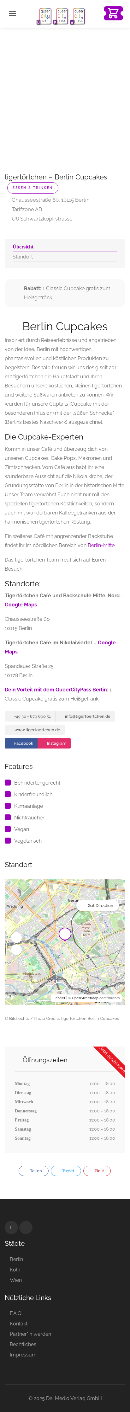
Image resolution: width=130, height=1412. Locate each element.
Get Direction (100, 905)
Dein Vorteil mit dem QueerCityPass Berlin (56, 690)
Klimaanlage (28, 806)
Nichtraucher (29, 818)
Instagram (56, 743)
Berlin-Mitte (101, 545)
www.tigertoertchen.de (37, 729)
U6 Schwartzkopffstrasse (41, 219)
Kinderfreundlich (33, 794)
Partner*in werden (30, 1334)
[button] (16, 937)
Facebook (23, 743)
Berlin (16, 1259)
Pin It (99, 1171)
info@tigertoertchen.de (87, 716)
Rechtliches (23, 1344)
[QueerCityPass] (61, 16)
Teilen (35, 1171)
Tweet (67, 1171)
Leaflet (59, 998)
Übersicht (23, 246)
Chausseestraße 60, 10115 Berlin (50, 200)
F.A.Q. (16, 1313)
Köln (15, 1270)
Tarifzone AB (26, 209)
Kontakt (18, 1324)
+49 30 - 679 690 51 (32, 716)
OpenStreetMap (85, 998)
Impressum (23, 1355)
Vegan (21, 829)
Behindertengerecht (37, 783)
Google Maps (21, 605)
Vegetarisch (28, 841)
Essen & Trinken (33, 187)
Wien (16, 1280)
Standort (23, 257)
